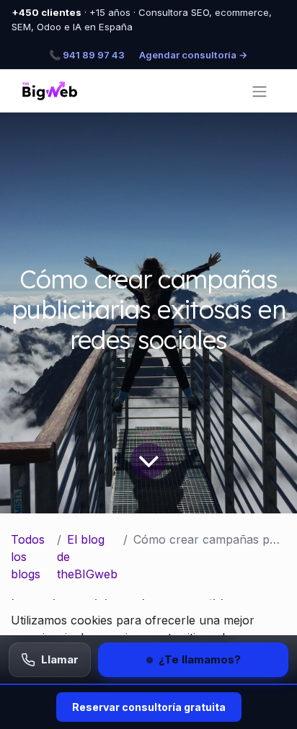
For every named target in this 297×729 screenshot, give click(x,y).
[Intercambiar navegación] (259, 91)
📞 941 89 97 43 (87, 55)
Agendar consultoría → (193, 55)
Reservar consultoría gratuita (149, 707)
